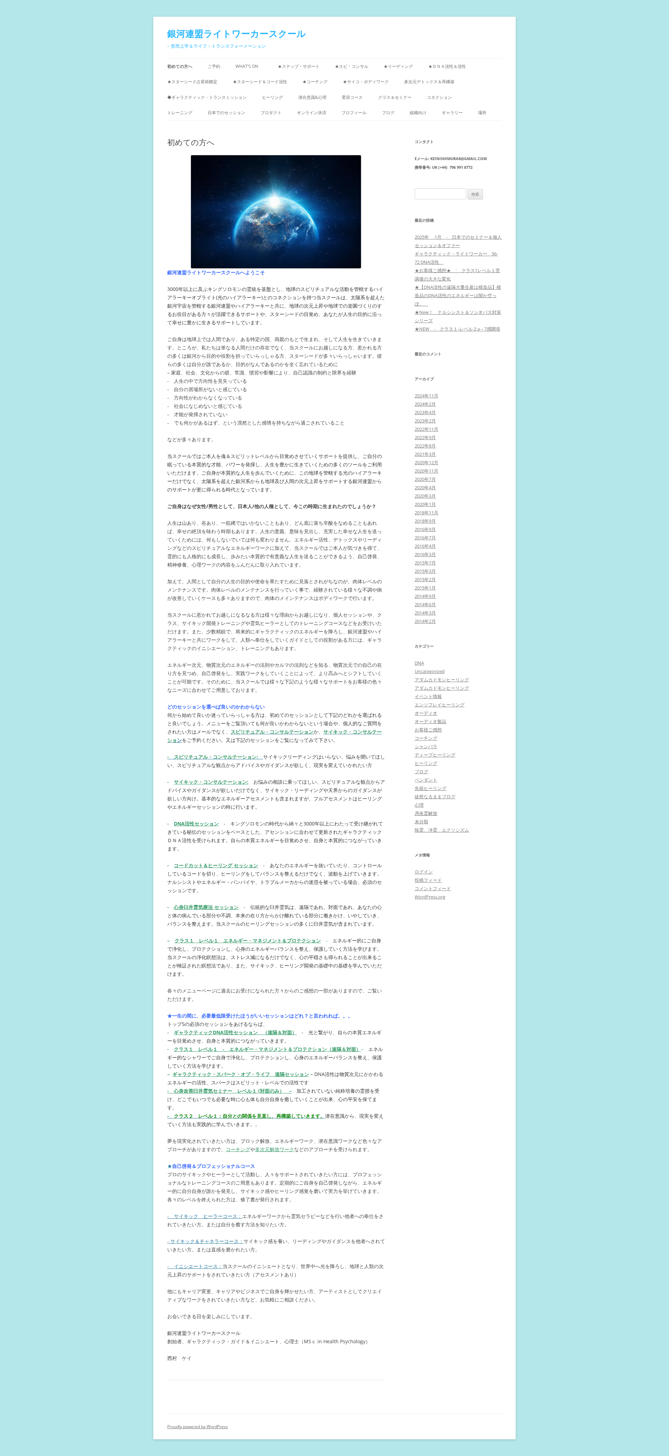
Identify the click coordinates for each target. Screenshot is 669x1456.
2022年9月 (425, 437)
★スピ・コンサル (351, 66)
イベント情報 (428, 696)
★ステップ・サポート (299, 66)
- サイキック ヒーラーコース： (204, 1216)
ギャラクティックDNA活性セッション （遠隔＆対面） (235, 1032)
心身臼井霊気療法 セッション (206, 907)
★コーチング (315, 82)
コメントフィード (433, 888)
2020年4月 (425, 487)
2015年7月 (425, 563)
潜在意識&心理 (312, 97)
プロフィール (354, 113)
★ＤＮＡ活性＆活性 (447, 66)
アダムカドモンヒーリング (442, 679)
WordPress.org (430, 897)
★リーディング (398, 66)
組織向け (418, 113)
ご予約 (214, 66)
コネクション (439, 97)
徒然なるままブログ (435, 796)
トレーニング (179, 113)
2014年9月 (425, 596)
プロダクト (271, 113)
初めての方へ (179, 66)
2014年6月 (425, 604)
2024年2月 (425, 404)
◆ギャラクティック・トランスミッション (207, 97)
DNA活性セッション (196, 823)
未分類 (421, 821)
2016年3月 (425, 554)
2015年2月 (425, 579)
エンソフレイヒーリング (439, 705)
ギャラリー (452, 113)
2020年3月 (425, 496)
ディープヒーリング (435, 755)
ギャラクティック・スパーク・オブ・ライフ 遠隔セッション (240, 1074)
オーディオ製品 (430, 721)
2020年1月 (425, 504)
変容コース (352, 97)
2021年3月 (425, 454)
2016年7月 (425, 538)
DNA (419, 663)
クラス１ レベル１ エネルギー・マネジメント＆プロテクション (248, 940)
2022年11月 (426, 429)
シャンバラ (426, 746)
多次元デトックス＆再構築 (431, 82)
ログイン (424, 872)
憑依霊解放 (426, 813)
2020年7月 (425, 479)
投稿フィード (428, 880)
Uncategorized (430, 671)
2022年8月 (425, 446)
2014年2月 (425, 621)
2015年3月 (425, 571)
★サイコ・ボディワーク (366, 82)
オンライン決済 (311, 113)
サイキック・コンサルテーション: (211, 781)
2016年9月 (425, 529)
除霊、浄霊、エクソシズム (442, 830)
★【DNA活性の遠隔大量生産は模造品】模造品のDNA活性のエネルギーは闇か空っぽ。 (458, 295)
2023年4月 (425, 412)
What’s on (249, 66)
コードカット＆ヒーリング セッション (216, 865)
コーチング (238, 1149)
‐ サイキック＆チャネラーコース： (205, 1241)
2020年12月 (426, 462)
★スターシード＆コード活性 (260, 82)
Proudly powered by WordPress (197, 1427)
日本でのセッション (226, 113)
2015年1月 (425, 588)
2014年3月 (425, 613)
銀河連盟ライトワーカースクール (236, 33)
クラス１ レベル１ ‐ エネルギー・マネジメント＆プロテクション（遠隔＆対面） (267, 1049)
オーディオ (426, 713)
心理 (419, 805)
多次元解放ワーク (274, 1149)
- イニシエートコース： (195, 1266)
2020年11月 (426, 471)
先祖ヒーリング (430, 788)
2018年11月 (426, 512)
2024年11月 (426, 396)
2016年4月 (425, 546)
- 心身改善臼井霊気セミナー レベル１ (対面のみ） (228, 1090)
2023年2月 (425, 421)
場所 (482, 113)
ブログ (388, 113)
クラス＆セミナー (395, 97)
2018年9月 (425, 521)
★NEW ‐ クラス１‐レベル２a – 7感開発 (457, 329)
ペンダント (426, 780)
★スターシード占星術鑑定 (192, 82)
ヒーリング (272, 97)
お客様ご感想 (428, 730)
